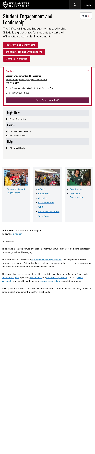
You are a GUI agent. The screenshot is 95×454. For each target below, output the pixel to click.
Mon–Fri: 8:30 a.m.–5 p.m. (18, 92)
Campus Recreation (16, 58)
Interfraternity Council (56, 277)
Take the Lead (76, 189)
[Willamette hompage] (16, 4)
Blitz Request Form (18, 135)
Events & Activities (18, 119)
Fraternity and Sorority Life (20, 45)
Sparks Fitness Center (48, 211)
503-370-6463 (12, 83)
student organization (50, 280)
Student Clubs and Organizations (24, 51)
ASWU (41, 189)
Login (88, 5)
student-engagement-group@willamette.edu (26, 79)
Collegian (42, 198)
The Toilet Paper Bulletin (20, 131)
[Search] (75, 4)
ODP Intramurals (46, 202)
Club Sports (43, 193)
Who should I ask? (17, 147)
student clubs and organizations (46, 259)
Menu (84, 15)
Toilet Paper (44, 216)
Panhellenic (36, 277)
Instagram (17, 233)
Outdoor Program (10, 277)
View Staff (47, 100)
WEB (40, 207)
